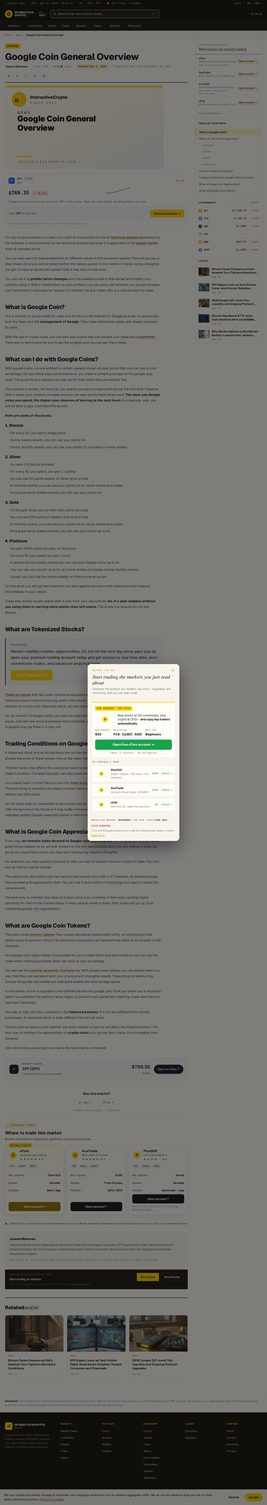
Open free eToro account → (133, 744)
